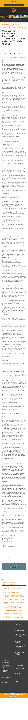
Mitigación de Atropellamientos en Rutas (20, 638)
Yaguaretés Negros (6, 685)
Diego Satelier (20, 694)
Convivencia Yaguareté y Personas (20, 627)
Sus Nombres (5, 680)
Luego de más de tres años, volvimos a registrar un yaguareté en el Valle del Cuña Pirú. (14, 587)
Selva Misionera (19, 671)
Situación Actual (6, 662)
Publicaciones (19, 662)
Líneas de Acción (20, 624)
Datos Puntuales (6, 665)
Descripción (5, 667)
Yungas (17, 676)
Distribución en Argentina (6, 671)
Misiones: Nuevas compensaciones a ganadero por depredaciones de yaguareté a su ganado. (14, 595)
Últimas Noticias (19, 665)
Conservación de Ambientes (19, 642)
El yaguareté (6, 660)
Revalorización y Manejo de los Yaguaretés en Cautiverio (20, 646)
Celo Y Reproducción (7, 677)
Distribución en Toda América (7, 674)
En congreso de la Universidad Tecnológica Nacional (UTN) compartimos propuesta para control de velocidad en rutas (13, 617)
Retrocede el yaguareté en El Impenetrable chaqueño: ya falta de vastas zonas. (13, 591)
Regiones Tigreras (20, 668)
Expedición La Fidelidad (20, 649)
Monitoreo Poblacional (20, 630)
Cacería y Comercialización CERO (20, 634)
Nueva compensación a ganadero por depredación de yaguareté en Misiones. (12, 607)
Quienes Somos (19, 660)
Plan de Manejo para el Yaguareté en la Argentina (20, 653)
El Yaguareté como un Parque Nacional (12, 610)
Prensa (17, 681)
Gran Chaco (18, 673)
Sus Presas (5, 682)
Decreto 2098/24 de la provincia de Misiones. (13, 599)
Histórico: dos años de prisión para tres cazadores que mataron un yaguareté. (12, 583)
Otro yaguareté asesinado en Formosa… (12, 613)
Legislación (18, 678)
